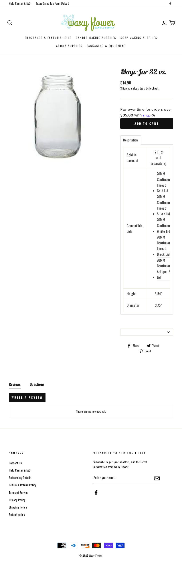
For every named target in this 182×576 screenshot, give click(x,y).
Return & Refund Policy (22, 485)
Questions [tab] (37, 384)
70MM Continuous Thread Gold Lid (164, 182)
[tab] (130, 140)
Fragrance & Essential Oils (48, 37)
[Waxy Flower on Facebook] (96, 492)
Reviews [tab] (15, 384)
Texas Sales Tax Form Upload (52, 3)
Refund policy (17, 514)
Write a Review (27, 397)
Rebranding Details (20, 477)
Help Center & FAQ (20, 3)
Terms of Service (18, 492)
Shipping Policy (18, 507)
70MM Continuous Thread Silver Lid (164, 205)
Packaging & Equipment (106, 45)
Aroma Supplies (69, 45)
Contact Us (15, 463)
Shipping (125, 88)
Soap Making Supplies (139, 37)
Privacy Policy (17, 500)
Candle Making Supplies (96, 37)
